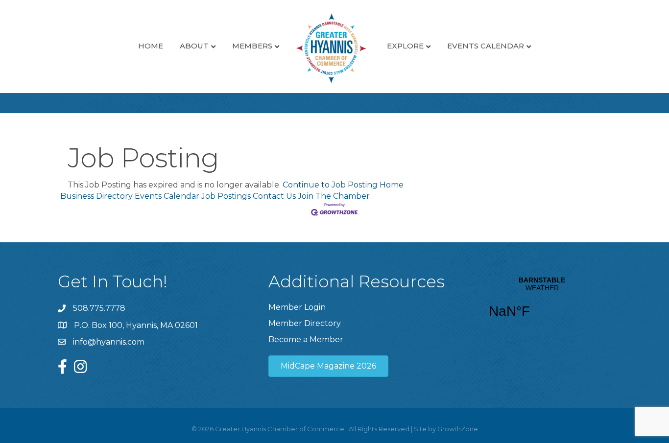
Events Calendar (485, 45)
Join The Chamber (334, 196)
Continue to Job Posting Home (343, 184)
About (194, 45)
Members (252, 45)
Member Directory (304, 323)
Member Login (297, 307)
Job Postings (226, 196)
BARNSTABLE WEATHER (542, 303)
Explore (405, 45)
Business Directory (96, 196)
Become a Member (305, 339)
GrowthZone (457, 429)
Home (150, 45)
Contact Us (274, 196)
